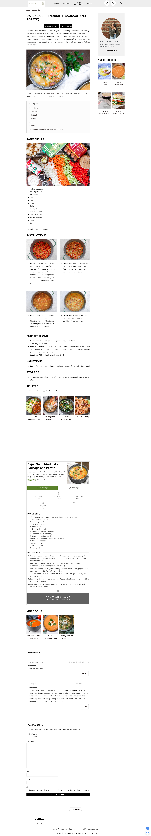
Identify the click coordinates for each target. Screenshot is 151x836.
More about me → (111, 50)
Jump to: (34, 104)
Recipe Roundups (78, 3)
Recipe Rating (31, 734)
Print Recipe (67, 26)
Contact (40, 823)
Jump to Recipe (52, 26)
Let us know (56, 599)
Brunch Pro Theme (90, 833)
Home (56, 4)
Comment (30, 741)
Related (32, 126)
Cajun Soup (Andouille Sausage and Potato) (46, 129)
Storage (32, 122)
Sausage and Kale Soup (54, 93)
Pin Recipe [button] (75, 488)
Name (29, 771)
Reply (84, 673)
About (89, 4)
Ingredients (33, 108)
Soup (39, 10)
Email (29, 779)
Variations (33, 118)
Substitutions (34, 115)
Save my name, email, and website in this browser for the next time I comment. (59, 790)
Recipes (66, 4)
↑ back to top (75, 809)
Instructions (33, 111)
